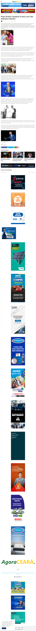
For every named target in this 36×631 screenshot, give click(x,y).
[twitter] (17, 577)
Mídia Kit (22, 627)
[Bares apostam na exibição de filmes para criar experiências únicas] (6, 155)
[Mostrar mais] (19, 147)
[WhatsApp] (14, 147)
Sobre (16, 627)
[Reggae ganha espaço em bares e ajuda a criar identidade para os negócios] (29, 155)
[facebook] (15, 577)
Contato (19, 627)
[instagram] (21, 577)
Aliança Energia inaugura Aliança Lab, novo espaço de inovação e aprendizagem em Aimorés (18, 159)
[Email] (17, 147)
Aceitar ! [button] (4, 628)
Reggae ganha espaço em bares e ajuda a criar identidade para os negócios (29, 159)
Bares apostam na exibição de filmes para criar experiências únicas (5, 159)
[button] (1, 1)
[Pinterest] (16, 147)
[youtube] (19, 577)
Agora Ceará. (21, 629)
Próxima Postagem (32, 172)
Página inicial (3, 14)
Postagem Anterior (4, 172)
